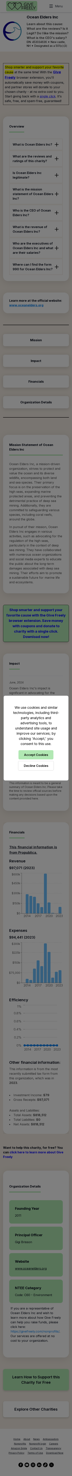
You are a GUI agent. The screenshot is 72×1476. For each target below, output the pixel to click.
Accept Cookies (36, 755)
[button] (36, 738)
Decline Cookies (36, 766)
